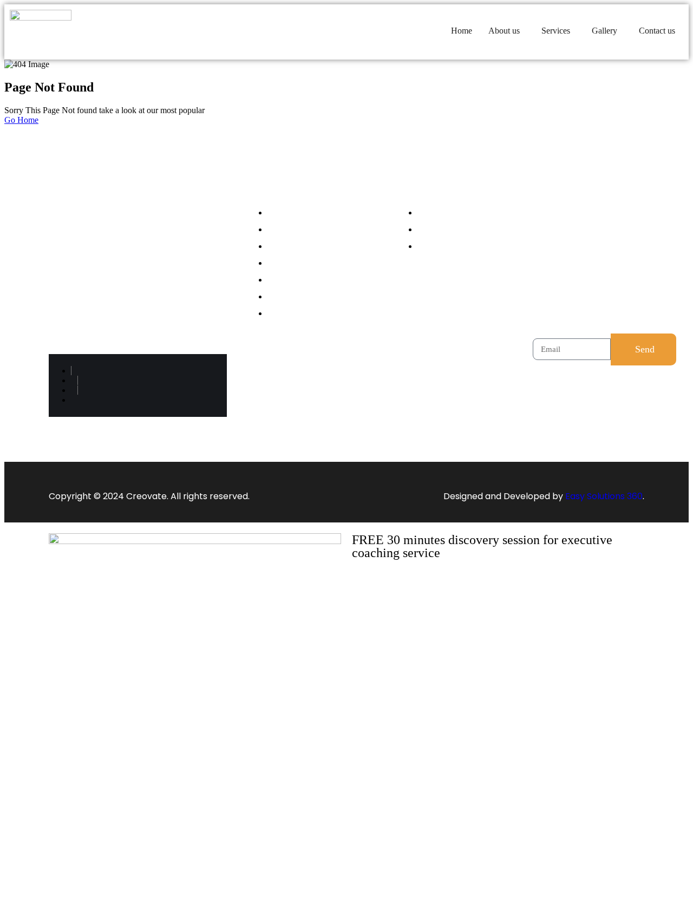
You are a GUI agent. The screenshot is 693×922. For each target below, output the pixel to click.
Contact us (657, 30)
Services (555, 30)
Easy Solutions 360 (604, 496)
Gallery (604, 30)
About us (504, 30)
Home (461, 30)
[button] (506, 30)
